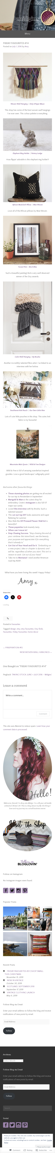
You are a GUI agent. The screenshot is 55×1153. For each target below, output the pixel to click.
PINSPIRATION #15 (14, 647)
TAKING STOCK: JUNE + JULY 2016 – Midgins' (32, 674)
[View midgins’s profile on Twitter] (12, 890)
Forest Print (22, 267)
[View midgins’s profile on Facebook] (5, 890)
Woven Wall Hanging (19, 104)
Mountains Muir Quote (19, 464)
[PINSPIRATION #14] (40, 919)
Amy (27, 46)
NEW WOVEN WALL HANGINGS (35, 652)
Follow (9, 1031)
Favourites (16, 624)
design (13, 629)
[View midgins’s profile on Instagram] (18, 890)
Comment (43, 714)
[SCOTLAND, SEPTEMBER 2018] (15, 944)
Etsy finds (39, 629)
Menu (27, 33)
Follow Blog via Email (13, 1004)
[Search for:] (27, 1108)
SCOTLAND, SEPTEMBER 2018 (20, 986)
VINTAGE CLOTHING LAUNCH (21, 992)
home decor (33, 632)
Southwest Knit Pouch (19, 410)
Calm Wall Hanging (22, 357)
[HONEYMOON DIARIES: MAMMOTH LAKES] (15, 919)
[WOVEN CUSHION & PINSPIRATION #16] (40, 944)
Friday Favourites (20, 632)
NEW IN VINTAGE (15, 980)
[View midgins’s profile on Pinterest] (25, 890)
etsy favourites (27, 629)
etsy (18, 629)
